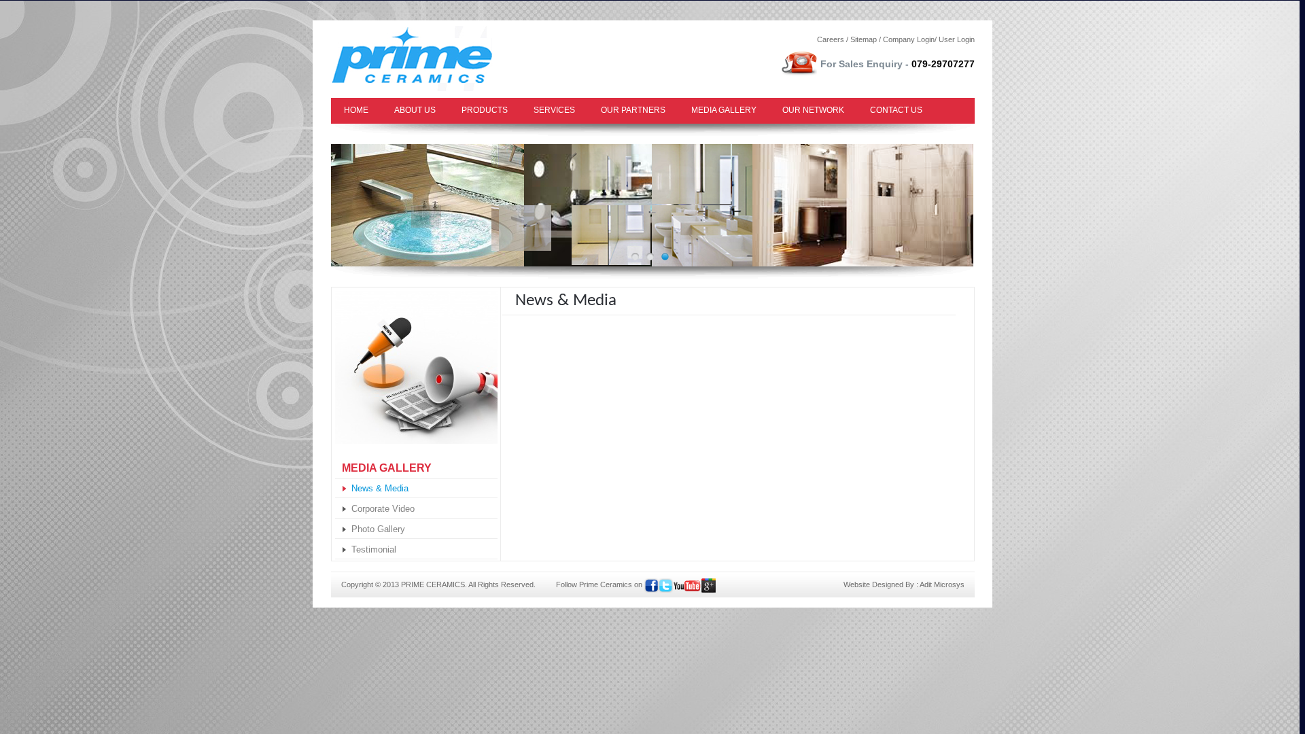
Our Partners (633, 110)
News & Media (379, 488)
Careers (830, 39)
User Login (957, 39)
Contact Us (896, 110)
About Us (415, 110)
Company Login (909, 39)
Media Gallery (723, 110)
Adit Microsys (942, 584)
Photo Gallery (378, 529)
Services (554, 110)
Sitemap (863, 39)
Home (356, 110)
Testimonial (373, 549)
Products (485, 110)
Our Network (813, 110)
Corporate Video (383, 509)
